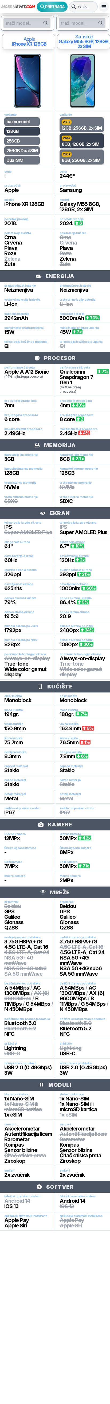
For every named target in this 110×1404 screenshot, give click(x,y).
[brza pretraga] (73, 6)
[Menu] (104, 7)
